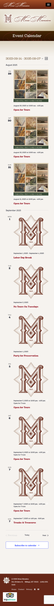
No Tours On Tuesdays (26, 306)
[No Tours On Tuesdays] (31, 281)
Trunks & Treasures (25, 522)
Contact (21, 589)
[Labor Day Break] (31, 232)
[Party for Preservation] (31, 330)
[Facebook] (35, 589)
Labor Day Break (23, 257)
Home (14, 589)
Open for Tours (22, 109)
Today (27, 535)
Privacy (29, 589)
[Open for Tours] (31, 85)
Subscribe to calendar (25, 545)
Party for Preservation (26, 355)
